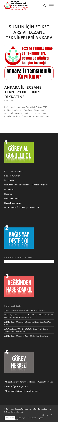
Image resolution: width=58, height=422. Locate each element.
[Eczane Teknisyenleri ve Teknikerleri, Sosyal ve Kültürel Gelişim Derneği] (24, 5)
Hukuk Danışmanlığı (12, 203)
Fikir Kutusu (9, 189)
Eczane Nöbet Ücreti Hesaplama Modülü (21, 207)
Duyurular (8, 101)
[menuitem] (43, 5)
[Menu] (50, 5)
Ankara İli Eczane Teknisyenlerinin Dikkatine (22, 92)
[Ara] (43, 5)
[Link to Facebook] (39, 415)
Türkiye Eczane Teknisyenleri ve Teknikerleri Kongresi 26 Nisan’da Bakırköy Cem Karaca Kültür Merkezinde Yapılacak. (28, 316)
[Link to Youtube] (51, 415)
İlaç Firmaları (9, 180)
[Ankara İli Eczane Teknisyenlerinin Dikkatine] (29, 63)
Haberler (8, 194)
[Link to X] (43, 415)
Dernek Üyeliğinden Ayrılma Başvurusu (23, 391)
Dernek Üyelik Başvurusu (17, 386)
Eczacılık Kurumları (12, 176)
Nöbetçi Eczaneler (12, 198)
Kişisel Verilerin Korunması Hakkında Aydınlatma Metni (29, 382)
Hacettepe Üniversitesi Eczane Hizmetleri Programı (26, 184)
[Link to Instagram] (47, 415)
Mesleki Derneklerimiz (13, 171)
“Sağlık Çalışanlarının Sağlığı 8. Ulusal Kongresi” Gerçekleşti (24, 310)
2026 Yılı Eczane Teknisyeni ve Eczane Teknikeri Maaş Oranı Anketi (26, 336)
